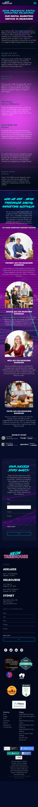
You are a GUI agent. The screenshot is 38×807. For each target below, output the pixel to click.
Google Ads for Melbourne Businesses (19, 313)
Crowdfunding (7, 727)
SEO (20, 718)
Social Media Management (27, 716)
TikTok (4, 718)
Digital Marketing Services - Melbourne (27, 726)
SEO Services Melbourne (7, 78)
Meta (4, 714)
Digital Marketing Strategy (26, 714)
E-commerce (6, 720)
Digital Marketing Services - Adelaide (27, 730)
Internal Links (22, 740)
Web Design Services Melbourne (10, 103)
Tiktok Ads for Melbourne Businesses (19, 412)
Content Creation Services (9, 149)
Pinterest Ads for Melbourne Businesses (19, 264)
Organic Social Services (8, 173)
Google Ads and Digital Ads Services (10, 54)
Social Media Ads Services (9, 126)
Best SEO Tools (23, 737)
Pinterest (5, 723)
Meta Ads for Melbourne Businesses (19, 361)
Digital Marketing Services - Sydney (27, 722)
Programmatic (7, 725)
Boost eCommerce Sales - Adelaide (26, 734)
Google (5, 716)
